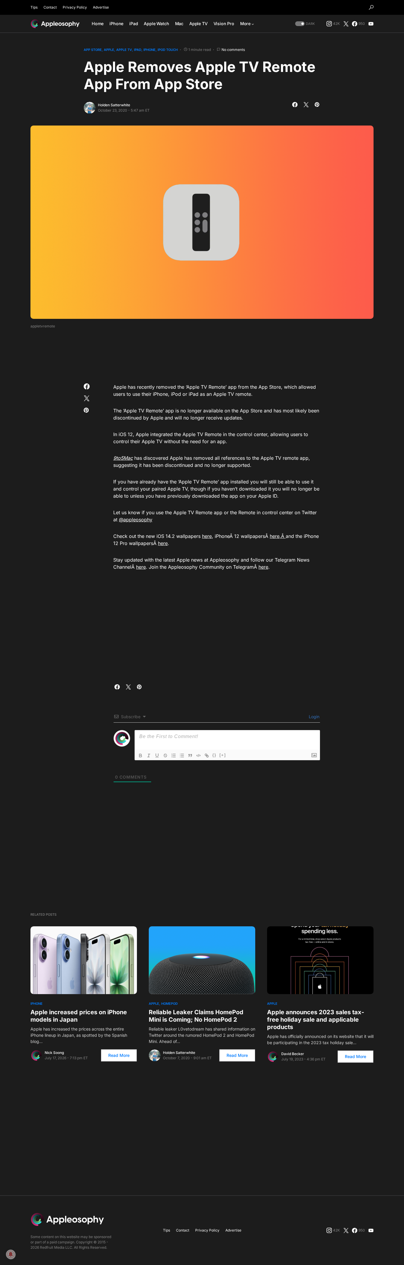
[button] (371, 7)
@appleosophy (135, 520)
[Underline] (157, 755)
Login (313, 716)
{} (214, 755)
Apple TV (124, 50)
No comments (233, 49)
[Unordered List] (182, 755)
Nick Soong (54, 1052)
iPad (137, 50)
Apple (109, 50)
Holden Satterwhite (114, 105)
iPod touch (168, 50)
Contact (50, 7)
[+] (222, 755)
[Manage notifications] (10, 1254)
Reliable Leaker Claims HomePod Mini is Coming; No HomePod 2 (196, 1016)
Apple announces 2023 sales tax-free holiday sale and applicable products (315, 1020)
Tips (34, 7)
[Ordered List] (173, 755)
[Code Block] (198, 755)
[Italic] (149, 755)
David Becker (292, 1054)
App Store (93, 50)
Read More (119, 1055)
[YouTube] (371, 23)
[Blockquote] (190, 755)
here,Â (278, 536)
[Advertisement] (202, 354)
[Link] (207, 755)
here (207, 536)
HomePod (169, 1004)
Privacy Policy (75, 7)
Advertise (101, 7)
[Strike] (165, 755)
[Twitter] (346, 23)
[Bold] (140, 755)
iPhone (149, 50)
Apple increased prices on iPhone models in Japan (78, 1016)
